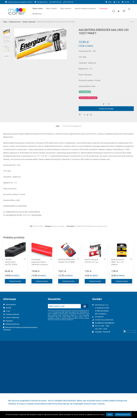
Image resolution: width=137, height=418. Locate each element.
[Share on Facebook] (84, 115)
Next (65, 44)
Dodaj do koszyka (106, 109)
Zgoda (110, 414)
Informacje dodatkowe (72, 126)
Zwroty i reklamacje (12, 317)
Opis (57, 126)
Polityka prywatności (12, 324)
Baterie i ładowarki (29, 22)
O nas (118, 2)
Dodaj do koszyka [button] (15, 281)
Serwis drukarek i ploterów (85, 8)
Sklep (109, 2)
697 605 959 (99, 317)
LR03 (105, 226)
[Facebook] (133, 2)
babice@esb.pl (109, 323)
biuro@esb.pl (99, 323)
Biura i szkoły (51, 8)
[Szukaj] (113, 11)
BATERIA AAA (86, 226)
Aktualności (37, 14)
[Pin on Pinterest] (91, 115)
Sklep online (37, 8)
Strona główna (11, 304)
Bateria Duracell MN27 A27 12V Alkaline (117, 262)
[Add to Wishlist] (80, 115)
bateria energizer (97, 226)
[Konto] (118, 11)
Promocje (103, 8)
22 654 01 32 (69, 2)
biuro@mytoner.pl (42, 2)
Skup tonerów (65, 8)
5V (76, 226)
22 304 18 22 (108, 320)
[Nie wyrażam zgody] (134, 415)
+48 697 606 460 (56, 2)
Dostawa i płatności (12, 314)
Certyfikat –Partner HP (102, 332)
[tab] (57, 126)
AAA (79, 226)
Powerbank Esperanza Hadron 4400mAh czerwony (39, 262)
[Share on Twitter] (88, 115)
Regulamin (9, 321)
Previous (15, 44)
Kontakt (126, 2)
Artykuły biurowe (15, 22)
